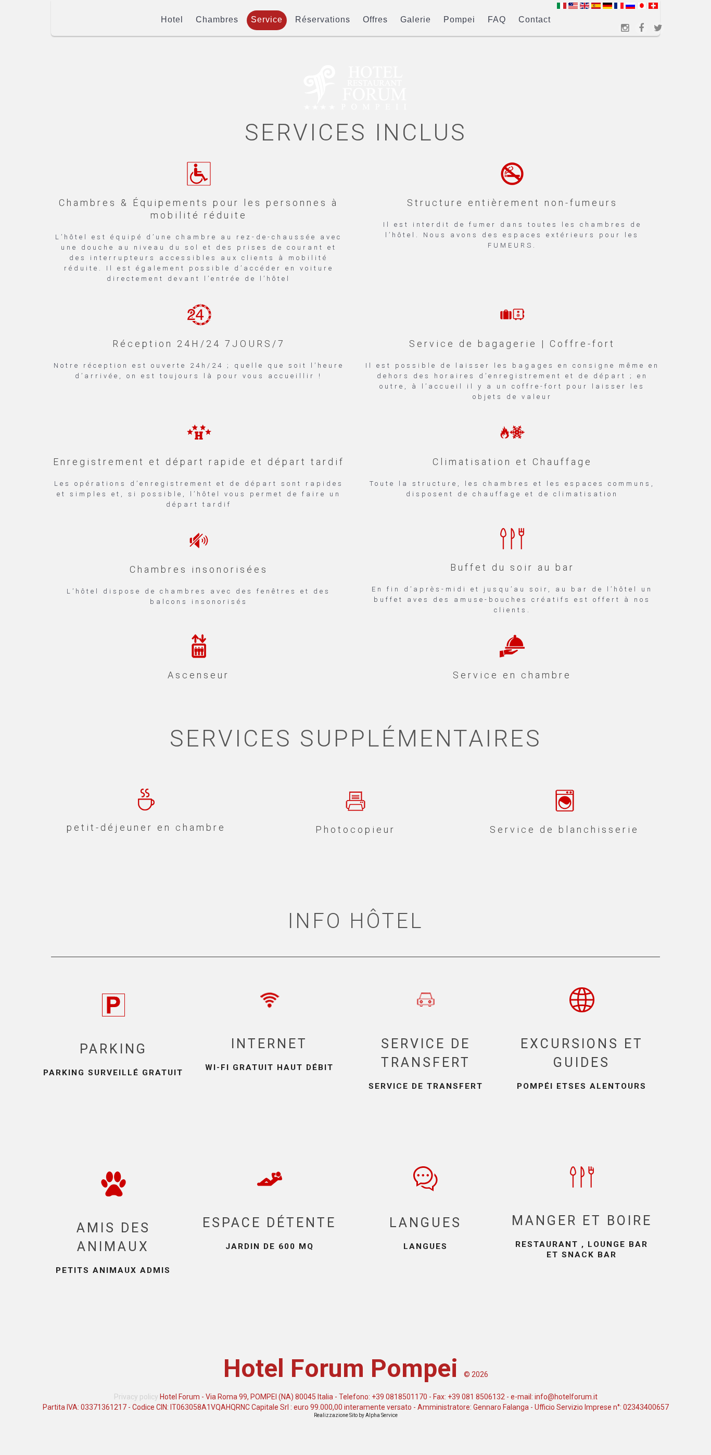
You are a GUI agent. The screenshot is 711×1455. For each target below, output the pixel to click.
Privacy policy (136, 1397)
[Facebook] (641, 28)
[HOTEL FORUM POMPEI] (355, 87)
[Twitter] (658, 28)
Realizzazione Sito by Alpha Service (356, 1415)
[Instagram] (624, 28)
